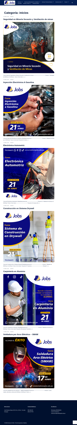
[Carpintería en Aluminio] (28, 299)
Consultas (20, 3)
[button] (72, 2)
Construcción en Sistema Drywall (18, 208)
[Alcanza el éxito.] (9, 2)
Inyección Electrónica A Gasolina (18, 82)
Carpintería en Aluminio (14, 271)
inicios (11, 16)
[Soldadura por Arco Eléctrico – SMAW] (28, 362)
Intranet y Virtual (26, 3)
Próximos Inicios (36, 3)
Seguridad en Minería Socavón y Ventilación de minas (28, 19)
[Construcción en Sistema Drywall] (28, 236)
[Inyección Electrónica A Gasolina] (28, 110)
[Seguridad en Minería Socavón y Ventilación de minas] (28, 47)
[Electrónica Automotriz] (28, 173)
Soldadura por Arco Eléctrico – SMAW (20, 334)
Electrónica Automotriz (13, 145)
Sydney (25, 422)
